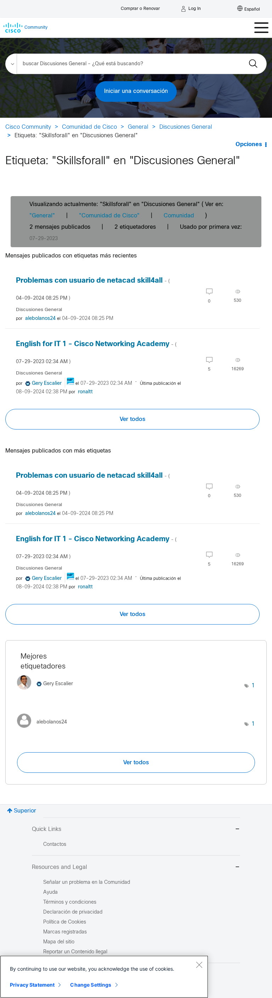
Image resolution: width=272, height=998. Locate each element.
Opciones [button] (249, 144)
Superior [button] (25, 811)
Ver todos (132, 419)
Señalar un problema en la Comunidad (86, 882)
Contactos (54, 844)
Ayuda (50, 892)
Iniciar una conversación (136, 91)
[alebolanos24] (44, 729)
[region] (104, 976)
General (138, 127)
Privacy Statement (32, 985)
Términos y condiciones (69, 902)
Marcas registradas (65, 932)
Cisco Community (28, 127)
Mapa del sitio (58, 942)
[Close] (199, 964)
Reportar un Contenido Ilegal (75, 952)
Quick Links (46, 829)
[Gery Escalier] (47, 691)
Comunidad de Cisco (89, 127)
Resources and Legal (59, 867)
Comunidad (179, 215)
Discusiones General (185, 127)
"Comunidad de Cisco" (109, 215)
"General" (42, 215)
